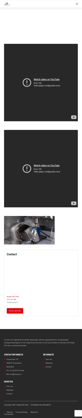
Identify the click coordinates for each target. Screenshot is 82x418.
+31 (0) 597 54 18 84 (16, 370)
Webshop (49, 363)
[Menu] (77, 4)
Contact (48, 367)
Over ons (49, 359)
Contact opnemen (15, 311)
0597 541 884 (11, 299)
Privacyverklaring (21, 412)
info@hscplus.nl (12, 302)
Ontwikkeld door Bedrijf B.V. (41, 405)
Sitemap (10, 412)
